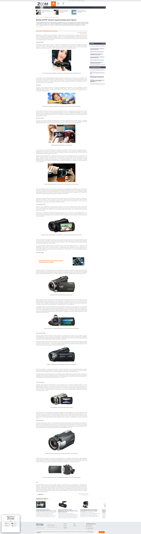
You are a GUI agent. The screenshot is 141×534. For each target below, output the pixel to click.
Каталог (37, 7)
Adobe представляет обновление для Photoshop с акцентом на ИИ (97, 77)
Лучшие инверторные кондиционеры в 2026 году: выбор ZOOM (82, 11)
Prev (97, 46)
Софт (74, 523)
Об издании (38, 527)
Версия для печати (83, 33)
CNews (70, 0)
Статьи (41, 7)
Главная (37, 17)
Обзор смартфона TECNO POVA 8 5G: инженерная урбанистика (63, 11)
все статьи (103, 43)
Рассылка (90, 525)
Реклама (42, 527)
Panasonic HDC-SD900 (52, 341)
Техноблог (50, 7)
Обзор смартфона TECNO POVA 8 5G (97, 51)
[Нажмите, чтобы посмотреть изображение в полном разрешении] (61, 70)
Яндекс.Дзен (90, 528)
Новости (45, 7)
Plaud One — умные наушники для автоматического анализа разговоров (97, 81)
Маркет (83, 0)
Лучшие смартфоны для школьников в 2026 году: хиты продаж (47, 11)
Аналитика (73, 0)
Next (97, 65)
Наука (74, 525)
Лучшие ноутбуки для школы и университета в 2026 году (96, 54)
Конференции (78, 0)
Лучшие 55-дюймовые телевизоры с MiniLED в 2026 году (97, 49)
